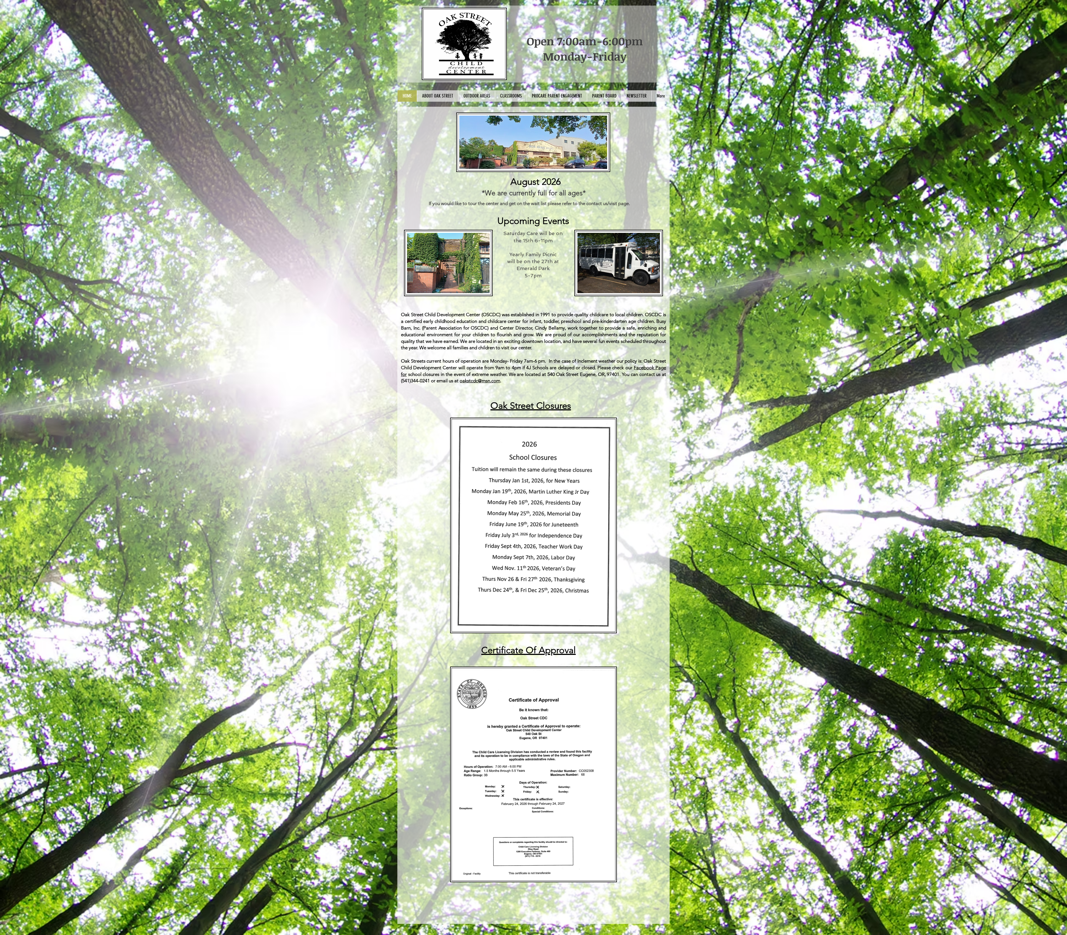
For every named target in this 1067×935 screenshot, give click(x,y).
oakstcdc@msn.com (480, 380)
